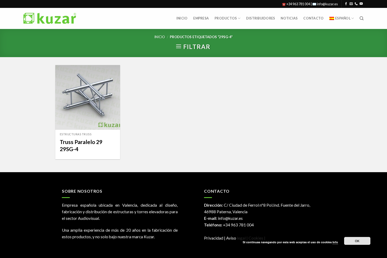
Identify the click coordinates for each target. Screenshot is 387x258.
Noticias (289, 18)
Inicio (182, 18)
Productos (226, 18)
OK (357, 241)
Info (335, 242)
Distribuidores (260, 18)
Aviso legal (236, 238)
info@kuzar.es (230, 218)
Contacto (313, 18)
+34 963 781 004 (238, 224)
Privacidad (213, 238)
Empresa (201, 18)
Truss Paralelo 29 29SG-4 (81, 145)
